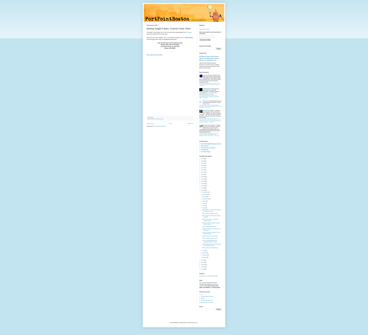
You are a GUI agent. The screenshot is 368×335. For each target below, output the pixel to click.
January (204, 257)
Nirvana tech (206, 101)
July (203, 203)
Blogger (196, 322)
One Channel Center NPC (154, 54)
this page (188, 32)
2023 (202, 165)
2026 (202, 158)
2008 (202, 267)
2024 (202, 163)
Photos (202, 298)
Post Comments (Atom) (160, 126)
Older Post (190, 123)
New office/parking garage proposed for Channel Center (211, 244)
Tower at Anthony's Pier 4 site (209, 238)
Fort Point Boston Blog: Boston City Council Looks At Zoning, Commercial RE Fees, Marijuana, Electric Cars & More (209, 134)
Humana (205, 75)
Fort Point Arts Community (208, 148)
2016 (202, 181)
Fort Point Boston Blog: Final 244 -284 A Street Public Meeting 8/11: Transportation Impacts (209, 84)
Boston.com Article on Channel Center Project (210, 220)
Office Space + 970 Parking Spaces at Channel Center (211, 210)
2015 (202, 183)
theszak (205, 125)
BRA (152, 118)
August (204, 201)
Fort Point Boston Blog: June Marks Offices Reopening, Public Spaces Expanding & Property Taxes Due (210, 106)
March (204, 253)
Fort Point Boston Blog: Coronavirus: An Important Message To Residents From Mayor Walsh (209, 96)
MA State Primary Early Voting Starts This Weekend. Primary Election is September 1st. (209, 58)
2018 (202, 176)
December (205, 192)
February (204, 255)
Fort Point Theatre (206, 151)
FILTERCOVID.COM (208, 89)
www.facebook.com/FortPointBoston (208, 276)
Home (170, 123)
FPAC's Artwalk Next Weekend (210, 247)
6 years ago (207, 107)
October (204, 196)
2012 (202, 190)
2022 (202, 167)
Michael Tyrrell (207, 110)
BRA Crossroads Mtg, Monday (210, 213)
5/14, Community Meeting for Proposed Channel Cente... (210, 241)
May (203, 208)
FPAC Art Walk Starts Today (209, 226)
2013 (202, 188)
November (205, 194)
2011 (202, 260)
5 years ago (205, 97)
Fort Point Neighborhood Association (211, 144)
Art (201, 294)
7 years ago (211, 122)
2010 (202, 262)
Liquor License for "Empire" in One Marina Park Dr (211, 233)
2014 (202, 185)
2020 (202, 172)
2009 (202, 264)
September (205, 199)
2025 (202, 161)
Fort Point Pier (205, 149)
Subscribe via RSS (204, 29)
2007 (202, 269)
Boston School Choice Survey (210, 236)
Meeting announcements (207, 302)
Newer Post (150, 123)
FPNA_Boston (205, 146)
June (203, 205)
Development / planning (207, 296)
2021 (202, 170)
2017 (202, 179)
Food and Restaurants (206, 300)
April (203, 250)
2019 (202, 174)
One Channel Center (158, 118)
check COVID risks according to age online (208, 93)
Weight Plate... (206, 103)
